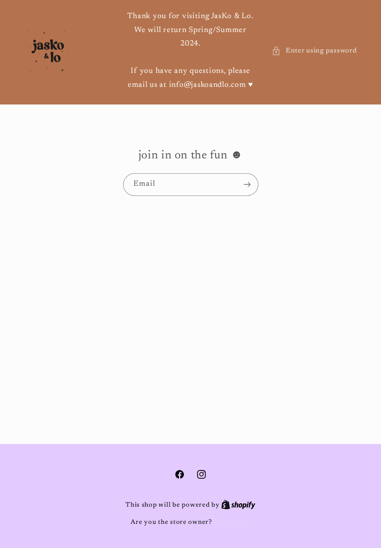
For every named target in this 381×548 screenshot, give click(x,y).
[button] (314, 51)
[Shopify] (238, 505)
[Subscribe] (246, 184)
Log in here (232, 522)
